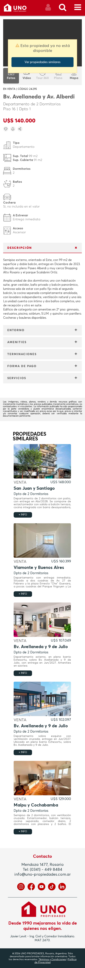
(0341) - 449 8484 (46, 870)
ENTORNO (16, 330)
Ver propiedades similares (42, 62)
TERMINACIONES (22, 354)
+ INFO (23, 514)
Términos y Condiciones (52, 959)
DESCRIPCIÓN (19, 247)
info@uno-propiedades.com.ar (42, 874)
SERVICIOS (16, 378)
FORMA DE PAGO (22, 366)
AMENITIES (16, 342)
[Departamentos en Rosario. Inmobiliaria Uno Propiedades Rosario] (19, 9)
